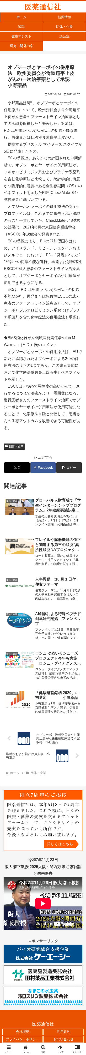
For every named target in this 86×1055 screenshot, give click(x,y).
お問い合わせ (64, 1039)
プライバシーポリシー (22, 1039)
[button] (69, 467)
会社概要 (22, 1032)
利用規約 (63, 1032)
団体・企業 (16, 446)
